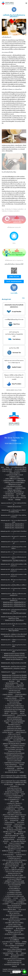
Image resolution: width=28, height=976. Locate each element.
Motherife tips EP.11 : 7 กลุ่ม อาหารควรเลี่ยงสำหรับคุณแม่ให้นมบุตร (14, 521)
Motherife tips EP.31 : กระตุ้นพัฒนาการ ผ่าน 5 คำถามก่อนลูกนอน (13, 640)
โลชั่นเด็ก (7, 955)
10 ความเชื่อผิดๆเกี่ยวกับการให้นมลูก (18, 467)
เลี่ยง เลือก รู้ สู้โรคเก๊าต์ (20, 928)
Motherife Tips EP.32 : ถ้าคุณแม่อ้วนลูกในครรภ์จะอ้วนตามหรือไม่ (13, 645)
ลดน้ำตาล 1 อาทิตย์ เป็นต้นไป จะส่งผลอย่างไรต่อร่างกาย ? (14, 814)
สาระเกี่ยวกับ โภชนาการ (21, 854)
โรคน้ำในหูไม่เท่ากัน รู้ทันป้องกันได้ (14, 951)
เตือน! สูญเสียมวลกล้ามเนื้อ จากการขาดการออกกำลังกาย (14, 918)
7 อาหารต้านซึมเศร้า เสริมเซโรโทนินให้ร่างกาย (14, 491)
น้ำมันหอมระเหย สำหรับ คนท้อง (14, 751)
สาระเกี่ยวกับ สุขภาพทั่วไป (8, 854)
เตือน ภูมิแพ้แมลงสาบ (14, 917)
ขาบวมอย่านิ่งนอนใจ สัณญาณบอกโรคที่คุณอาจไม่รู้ (14, 709)
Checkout (23, 495)
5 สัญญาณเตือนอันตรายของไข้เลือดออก (14, 486)
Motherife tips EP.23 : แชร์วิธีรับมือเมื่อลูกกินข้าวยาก (14, 602)
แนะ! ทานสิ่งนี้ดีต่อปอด (14, 939)
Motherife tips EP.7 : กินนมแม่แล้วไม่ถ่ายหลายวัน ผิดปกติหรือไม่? (13, 672)
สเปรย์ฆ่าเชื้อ (13, 867)
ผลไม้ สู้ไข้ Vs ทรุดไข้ (8, 784)
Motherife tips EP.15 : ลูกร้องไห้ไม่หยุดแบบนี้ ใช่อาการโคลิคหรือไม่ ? (13, 547)
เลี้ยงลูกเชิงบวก (8, 930)
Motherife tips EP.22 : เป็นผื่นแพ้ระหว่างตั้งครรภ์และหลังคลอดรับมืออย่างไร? (13, 594)
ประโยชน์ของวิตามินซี (9, 768)
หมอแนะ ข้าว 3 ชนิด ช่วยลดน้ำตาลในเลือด (14, 871)
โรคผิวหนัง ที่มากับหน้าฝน (8, 953)
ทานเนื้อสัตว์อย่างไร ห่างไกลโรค (14, 741)
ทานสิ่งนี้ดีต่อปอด (7, 739)
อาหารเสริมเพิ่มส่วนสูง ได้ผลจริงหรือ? (18, 903)
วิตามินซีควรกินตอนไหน (10, 822)
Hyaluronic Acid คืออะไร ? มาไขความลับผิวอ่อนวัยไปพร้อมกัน (13, 503)
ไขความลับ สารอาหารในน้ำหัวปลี (14, 960)
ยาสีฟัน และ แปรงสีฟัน (14, 801)
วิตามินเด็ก (9, 826)
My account (11, 681)
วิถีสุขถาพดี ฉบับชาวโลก (8, 827)
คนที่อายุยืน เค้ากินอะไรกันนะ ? (10, 711)
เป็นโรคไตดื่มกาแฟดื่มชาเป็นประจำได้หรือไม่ (14, 922)
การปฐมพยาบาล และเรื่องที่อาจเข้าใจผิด (14, 696)
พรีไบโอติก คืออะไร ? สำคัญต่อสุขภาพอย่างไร (14, 791)
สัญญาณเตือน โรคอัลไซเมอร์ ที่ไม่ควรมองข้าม (14, 846)
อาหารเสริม (15, 898)
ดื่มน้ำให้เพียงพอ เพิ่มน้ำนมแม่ (14, 724)
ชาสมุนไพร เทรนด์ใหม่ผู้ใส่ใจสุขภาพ (14, 717)
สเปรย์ (22, 865)
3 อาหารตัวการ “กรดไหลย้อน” (20, 471)
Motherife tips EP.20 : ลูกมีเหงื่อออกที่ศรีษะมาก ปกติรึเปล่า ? (14, 584)
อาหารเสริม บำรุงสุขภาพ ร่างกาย (9, 900)
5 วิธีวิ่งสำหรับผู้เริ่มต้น (21, 480)
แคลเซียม (14, 936)
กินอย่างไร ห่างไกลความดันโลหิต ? (14, 703)
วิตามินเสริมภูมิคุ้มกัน (17, 826)
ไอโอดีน (23, 964)
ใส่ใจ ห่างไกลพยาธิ (14, 956)
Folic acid (10, 499)
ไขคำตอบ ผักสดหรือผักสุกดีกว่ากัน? (14, 962)
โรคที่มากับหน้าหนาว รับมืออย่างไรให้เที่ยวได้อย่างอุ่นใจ (14, 949)
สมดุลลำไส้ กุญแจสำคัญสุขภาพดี (11, 835)
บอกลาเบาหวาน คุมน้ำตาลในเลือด (14, 760)
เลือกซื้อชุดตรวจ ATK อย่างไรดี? (14, 932)
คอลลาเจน (22, 713)
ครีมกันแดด (22, 711)
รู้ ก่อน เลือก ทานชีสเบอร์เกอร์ (14, 810)
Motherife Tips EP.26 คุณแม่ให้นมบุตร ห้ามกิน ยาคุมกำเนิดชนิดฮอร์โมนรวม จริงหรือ (13, 617)
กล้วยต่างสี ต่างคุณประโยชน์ (14, 690)
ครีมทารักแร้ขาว (14, 713)
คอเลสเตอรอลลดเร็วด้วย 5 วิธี (8, 715)
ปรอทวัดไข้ (21, 764)
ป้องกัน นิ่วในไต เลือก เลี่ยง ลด (14, 770)
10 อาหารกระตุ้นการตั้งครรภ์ (20, 469)
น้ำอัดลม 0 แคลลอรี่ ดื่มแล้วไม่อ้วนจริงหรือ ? (14, 757)
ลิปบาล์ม (23, 816)
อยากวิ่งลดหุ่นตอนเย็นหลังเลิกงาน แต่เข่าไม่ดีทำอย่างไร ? (14, 877)
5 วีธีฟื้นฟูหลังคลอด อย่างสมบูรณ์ (14, 484)
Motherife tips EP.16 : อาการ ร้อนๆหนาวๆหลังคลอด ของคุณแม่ (13, 552)
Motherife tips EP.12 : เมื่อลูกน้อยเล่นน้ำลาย (14, 523)
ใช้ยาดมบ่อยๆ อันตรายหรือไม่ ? (17, 955)
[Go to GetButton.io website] (24, 974)
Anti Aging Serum (9, 493)
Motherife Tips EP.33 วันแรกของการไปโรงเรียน (14, 653)
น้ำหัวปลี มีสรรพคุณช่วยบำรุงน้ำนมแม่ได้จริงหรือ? (14, 753)
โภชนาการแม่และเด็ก (14, 947)
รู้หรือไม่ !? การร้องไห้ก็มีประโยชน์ (14, 812)
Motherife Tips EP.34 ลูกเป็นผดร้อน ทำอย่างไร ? (14, 655)
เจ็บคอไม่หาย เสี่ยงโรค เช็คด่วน (9, 909)
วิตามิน (23, 818)
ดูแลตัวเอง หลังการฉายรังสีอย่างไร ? (14, 726)
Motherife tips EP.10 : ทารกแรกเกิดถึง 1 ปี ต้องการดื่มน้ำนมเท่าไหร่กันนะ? (13, 516)
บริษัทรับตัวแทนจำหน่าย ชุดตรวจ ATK (14, 758)
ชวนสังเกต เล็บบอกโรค (21, 715)
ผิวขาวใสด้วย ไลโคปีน (20, 784)
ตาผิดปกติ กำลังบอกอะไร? (21, 732)
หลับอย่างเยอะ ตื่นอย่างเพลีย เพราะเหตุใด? (14, 875)
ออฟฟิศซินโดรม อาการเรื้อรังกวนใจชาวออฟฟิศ (14, 881)
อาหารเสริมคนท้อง (22, 900)
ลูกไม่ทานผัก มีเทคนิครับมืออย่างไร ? (11, 818)
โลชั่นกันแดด (23, 953)
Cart (17, 495)
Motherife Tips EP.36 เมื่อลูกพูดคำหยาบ (14, 659)
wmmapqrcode (20, 684)
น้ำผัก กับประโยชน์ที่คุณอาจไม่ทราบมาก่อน (14, 747)
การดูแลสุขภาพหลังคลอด (7, 694)
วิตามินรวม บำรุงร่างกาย (19, 824)
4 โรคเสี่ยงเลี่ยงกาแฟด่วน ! (14, 476)
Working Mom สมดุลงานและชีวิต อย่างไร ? (14, 686)
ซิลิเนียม (7, 722)
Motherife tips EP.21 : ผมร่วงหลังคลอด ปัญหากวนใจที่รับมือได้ (13, 589)
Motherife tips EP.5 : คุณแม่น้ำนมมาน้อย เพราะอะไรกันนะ (13, 666)
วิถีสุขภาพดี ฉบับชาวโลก (21, 827)
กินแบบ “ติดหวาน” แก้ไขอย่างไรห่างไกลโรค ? (14, 707)
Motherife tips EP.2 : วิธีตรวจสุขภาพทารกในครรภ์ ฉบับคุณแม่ (13, 580)
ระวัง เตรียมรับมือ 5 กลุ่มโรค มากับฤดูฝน (14, 807)
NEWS (18, 681)
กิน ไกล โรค (22, 698)
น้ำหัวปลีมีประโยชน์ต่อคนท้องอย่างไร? (14, 755)
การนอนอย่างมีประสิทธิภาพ (20, 694)
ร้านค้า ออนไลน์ (21, 809)
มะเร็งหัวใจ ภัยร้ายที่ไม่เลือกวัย (14, 797)
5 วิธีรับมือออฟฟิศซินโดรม (8, 480)
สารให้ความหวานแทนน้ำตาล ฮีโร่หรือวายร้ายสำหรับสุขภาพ (14, 860)
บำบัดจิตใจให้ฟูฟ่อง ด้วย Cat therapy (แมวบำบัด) (14, 762)
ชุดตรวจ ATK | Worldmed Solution (14, 719)
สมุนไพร (22, 835)
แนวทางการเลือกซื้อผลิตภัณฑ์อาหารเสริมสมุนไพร (14, 937)
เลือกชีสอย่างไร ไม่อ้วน (18, 930)
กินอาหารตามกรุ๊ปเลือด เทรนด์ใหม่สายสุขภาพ (14, 705)
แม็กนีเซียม (24, 941)
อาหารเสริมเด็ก (5, 903)
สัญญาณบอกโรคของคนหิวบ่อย (14, 845)
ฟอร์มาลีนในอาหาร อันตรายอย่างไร (11, 793)
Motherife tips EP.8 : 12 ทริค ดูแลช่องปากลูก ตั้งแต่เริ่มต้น (14, 675)
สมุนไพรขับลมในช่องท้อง (9, 839)
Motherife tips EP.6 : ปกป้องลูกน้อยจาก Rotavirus (14, 668)
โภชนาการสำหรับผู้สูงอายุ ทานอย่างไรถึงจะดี (14, 945)
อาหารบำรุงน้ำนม (7, 898)
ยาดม (23, 799)
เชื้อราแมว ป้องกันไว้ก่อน (14, 913)
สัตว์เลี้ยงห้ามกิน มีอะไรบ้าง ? (8, 850)
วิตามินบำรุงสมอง (20, 822)
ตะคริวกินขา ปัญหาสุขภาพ (7, 732)
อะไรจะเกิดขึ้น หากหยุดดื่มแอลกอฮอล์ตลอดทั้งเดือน (14, 882)
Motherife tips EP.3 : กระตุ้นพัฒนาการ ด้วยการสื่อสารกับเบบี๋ (14, 634)
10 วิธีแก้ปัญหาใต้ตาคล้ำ (7, 469)
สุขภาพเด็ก (23, 864)
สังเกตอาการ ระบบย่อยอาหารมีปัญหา (16, 843)
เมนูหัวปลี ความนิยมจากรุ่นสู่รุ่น (14, 924)
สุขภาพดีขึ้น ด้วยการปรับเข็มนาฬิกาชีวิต (14, 862)
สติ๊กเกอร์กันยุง (8, 833)
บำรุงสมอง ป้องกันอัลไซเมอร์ (11, 764)
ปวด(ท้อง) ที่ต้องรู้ (20, 768)
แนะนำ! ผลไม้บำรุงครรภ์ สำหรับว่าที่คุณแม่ (11, 941)
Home (2, 467)
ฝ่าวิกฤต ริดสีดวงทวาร (14, 786)
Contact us (14, 966)
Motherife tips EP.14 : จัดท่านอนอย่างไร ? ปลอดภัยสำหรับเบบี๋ (13, 537)
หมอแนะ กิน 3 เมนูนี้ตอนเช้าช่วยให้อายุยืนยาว (14, 869)
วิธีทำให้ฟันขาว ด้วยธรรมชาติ (9, 831)
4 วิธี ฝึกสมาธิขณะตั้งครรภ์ (14, 472)
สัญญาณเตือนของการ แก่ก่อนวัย (14, 848)
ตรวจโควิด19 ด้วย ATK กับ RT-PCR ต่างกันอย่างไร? (14, 730)
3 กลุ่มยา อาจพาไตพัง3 (7, 471)
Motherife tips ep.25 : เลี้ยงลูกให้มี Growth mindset (14, 613)
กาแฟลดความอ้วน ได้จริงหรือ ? (10, 698)
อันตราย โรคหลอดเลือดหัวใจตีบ (14, 884)
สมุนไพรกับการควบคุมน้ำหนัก (9, 837)
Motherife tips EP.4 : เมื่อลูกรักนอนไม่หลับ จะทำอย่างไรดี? (13, 662)
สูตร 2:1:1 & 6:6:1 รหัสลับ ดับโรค (12, 865)
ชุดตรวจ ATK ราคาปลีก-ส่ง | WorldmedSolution (14, 720)
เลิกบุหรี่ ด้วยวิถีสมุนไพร (8, 928)
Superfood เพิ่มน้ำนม (9, 684)
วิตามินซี (22, 820)
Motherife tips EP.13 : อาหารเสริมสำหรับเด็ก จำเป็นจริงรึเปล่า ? (14, 532)
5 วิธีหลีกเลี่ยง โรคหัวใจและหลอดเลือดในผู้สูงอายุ (14, 482)
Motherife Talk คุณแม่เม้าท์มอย (14, 506)
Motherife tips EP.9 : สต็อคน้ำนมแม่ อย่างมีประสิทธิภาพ (14, 679)
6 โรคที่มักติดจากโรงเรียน (20, 488)
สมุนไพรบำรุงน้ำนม (21, 839)
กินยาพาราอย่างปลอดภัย (14, 702)
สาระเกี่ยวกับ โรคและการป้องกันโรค (14, 856)
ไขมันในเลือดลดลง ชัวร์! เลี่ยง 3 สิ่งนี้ (11, 964)
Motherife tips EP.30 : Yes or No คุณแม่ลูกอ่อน (14, 636)
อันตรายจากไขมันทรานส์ (14, 886)
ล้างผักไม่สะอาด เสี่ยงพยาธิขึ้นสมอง (11, 816)
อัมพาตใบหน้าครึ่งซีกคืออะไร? (14, 888)
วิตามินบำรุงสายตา (8, 824)
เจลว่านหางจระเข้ (22, 909)
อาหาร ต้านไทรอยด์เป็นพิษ (14, 890)
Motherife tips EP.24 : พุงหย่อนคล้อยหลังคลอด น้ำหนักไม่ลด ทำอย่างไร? (14, 610)
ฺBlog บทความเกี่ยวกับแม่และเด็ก (14, 907)
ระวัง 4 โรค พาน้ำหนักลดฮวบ (14, 805)
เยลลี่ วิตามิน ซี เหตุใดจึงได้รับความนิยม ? (14, 926)
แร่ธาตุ (11, 943)
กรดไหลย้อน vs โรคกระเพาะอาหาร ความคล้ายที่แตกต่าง (14, 688)
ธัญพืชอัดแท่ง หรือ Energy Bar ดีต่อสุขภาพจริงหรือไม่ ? (14, 743)
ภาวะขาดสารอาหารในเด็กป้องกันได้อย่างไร (14, 795)
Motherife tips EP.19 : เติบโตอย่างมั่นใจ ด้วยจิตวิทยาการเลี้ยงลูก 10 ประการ (14, 565)
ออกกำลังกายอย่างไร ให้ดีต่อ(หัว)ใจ (14, 879)
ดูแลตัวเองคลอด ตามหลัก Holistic (14, 728)
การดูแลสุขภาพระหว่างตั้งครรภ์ (14, 692)
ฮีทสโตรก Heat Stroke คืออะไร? (14, 905)
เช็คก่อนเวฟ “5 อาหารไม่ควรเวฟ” (14, 911)
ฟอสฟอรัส (23, 793)
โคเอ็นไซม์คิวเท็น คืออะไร (20, 943)
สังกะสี (5, 843)
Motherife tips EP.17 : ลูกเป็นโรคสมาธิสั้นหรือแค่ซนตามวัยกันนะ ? (13, 558)
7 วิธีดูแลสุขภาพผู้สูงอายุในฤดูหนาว (14, 490)
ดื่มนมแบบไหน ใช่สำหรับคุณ (17, 722)
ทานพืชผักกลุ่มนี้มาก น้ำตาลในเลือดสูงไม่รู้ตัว (14, 738)
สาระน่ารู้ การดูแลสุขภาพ (21, 850)
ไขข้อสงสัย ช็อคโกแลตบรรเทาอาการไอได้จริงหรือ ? (14, 958)
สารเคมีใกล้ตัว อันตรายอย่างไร (14, 858)
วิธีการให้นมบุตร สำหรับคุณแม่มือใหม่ (14, 829)
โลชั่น (17, 953)
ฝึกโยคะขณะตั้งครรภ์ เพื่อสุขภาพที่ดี (14, 790)
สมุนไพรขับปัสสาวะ (22, 837)
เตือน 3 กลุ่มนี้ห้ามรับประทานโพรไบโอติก (14, 915)
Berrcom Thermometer (8, 495)
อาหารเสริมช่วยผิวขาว (9, 901)
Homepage (17, 499)
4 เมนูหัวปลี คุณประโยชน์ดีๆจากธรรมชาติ (14, 474)
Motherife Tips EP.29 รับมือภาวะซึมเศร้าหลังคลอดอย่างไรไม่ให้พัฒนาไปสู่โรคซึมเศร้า (14, 629)
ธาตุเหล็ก (6, 745)
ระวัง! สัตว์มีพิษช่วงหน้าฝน (10, 809)
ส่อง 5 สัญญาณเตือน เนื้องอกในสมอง (18, 841)
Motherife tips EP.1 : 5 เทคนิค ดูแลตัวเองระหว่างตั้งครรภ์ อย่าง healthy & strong (14, 511)
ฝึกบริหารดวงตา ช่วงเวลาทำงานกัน (14, 788)
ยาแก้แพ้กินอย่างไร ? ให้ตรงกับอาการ (14, 803)
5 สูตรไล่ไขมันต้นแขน (7, 488)
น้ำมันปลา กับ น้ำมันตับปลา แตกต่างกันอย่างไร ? (14, 749)
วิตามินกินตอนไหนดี (14, 820)
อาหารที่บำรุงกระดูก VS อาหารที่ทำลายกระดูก (14, 896)
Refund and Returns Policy (12, 683)
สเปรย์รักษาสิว (22, 867)
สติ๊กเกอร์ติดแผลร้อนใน (18, 833)
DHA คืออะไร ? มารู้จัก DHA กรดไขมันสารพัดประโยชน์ (14, 497)
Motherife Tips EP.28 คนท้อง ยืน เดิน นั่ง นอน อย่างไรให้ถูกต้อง (13, 624)
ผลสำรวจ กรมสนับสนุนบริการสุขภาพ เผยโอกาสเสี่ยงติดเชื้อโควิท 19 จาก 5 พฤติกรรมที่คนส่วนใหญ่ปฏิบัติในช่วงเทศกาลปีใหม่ (13, 776)
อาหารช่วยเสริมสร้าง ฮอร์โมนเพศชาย (14, 894)
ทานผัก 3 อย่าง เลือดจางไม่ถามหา (14, 736)
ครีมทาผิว (6, 713)
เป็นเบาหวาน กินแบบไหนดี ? (14, 920)
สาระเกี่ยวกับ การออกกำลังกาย (14, 852)
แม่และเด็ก (5, 943)
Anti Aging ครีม (19, 493)
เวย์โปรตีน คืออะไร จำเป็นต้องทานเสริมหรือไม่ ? (14, 934)
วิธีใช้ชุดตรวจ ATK (21, 831)
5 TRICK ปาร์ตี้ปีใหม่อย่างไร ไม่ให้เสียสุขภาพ (14, 478)
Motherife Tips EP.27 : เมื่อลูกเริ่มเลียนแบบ (14, 620)
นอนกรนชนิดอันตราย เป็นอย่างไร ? (17, 745)
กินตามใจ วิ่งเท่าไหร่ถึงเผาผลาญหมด (14, 700)
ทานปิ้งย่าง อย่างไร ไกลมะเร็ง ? (14, 734)
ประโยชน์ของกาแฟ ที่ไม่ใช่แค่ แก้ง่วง (14, 766)
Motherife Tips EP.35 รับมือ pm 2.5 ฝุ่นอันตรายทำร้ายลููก (14, 657)
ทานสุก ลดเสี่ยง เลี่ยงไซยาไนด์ (19, 739)
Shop (22, 683)
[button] (14, 276)
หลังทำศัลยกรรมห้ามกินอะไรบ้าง (14, 873)
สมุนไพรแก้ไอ (6, 841)
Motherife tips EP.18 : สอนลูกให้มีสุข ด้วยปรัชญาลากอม (14, 560)
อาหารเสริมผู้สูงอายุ (20, 901)
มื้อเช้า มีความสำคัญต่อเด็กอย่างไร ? (12, 799)
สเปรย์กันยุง (6, 867)
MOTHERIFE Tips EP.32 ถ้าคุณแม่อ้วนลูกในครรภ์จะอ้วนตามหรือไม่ (14, 650)
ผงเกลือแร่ (22, 772)
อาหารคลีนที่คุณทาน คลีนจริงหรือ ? (14, 892)
